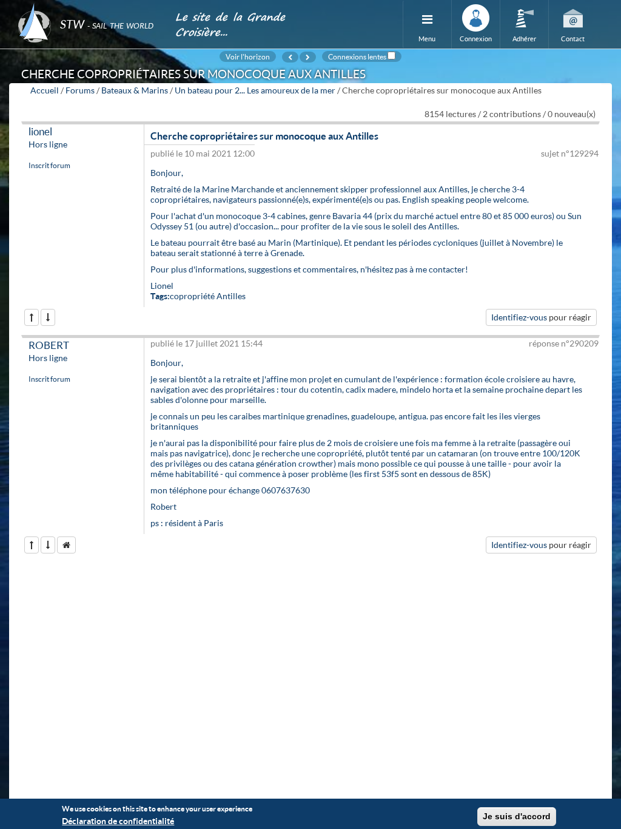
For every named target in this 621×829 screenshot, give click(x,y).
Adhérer (524, 38)
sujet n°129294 (570, 153)
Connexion (476, 38)
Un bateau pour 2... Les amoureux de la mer (255, 90)
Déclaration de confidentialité (118, 821)
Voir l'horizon (248, 56)
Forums (80, 90)
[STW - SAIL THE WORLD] (89, 7)
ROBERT (49, 345)
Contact (573, 38)
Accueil (44, 90)
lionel (40, 131)
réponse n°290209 (564, 343)
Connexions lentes (357, 56)
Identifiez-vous (519, 317)
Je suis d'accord (517, 816)
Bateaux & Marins (134, 90)
